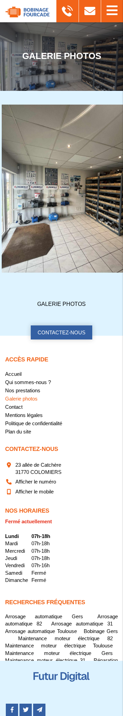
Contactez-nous (61, 332)
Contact (14, 407)
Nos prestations (22, 390)
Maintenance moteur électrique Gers (59, 653)
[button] (112, 11)
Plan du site (18, 431)
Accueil (13, 374)
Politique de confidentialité (33, 423)
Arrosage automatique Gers (44, 616)
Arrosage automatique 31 (82, 623)
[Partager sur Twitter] (25, 710)
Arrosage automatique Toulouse (41, 631)
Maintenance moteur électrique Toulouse (59, 645)
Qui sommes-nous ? (28, 382)
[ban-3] (59, 189)
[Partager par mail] (39, 710)
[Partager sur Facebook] (12, 710)
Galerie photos (61, 304)
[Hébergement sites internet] (61, 689)
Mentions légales (24, 415)
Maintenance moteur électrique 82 (65, 638)
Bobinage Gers (101, 631)
